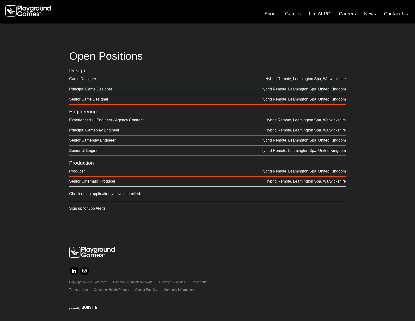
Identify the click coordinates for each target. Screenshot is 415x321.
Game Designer (82, 79)
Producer (77, 171)
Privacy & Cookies (172, 282)
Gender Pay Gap (146, 289)
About (270, 13)
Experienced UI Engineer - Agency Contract (106, 120)
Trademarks (199, 282)
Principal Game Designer (90, 89)
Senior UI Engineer (85, 151)
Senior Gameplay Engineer (92, 140)
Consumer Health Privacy (111, 289)
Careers (347, 13)
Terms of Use (78, 289)
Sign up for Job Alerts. (87, 208)
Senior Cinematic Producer (92, 181)
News (370, 13)
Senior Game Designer (88, 99)
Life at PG (320, 13)
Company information (179, 289)
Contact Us (396, 13)
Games (293, 13)
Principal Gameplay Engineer (94, 130)
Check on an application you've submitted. (105, 194)
